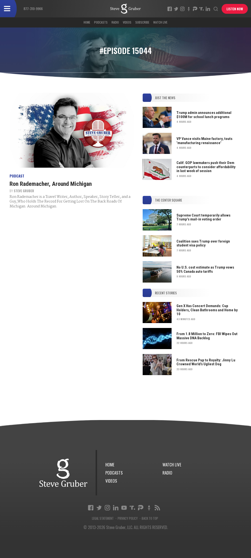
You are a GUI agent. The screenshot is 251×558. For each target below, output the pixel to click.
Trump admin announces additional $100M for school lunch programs (203, 114)
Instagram (182, 9)
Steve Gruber (24, 190)
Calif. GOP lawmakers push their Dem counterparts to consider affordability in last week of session (206, 167)
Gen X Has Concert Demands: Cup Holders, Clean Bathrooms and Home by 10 (207, 310)
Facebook (169, 9)
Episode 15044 (125, 9)
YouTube (124, 507)
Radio (115, 22)
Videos (127, 22)
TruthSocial (201, 9)
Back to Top (150, 518)
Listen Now (234, 8)
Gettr (189, 9)
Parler (195, 9)
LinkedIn (208, 9)
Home (87, 22)
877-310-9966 (33, 8)
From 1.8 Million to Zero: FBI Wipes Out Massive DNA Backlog (207, 336)
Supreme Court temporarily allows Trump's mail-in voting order (203, 217)
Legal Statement (103, 518)
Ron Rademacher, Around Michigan (51, 183)
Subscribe (142, 22)
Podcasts (101, 22)
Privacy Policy (128, 518)
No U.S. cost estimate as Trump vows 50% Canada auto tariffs (205, 269)
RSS (157, 507)
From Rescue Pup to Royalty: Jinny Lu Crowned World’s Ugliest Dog (205, 362)
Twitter (176, 9)
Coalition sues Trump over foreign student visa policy (203, 243)
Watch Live (160, 22)
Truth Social (132, 507)
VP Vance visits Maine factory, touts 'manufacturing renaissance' (204, 140)
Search (215, 9)
